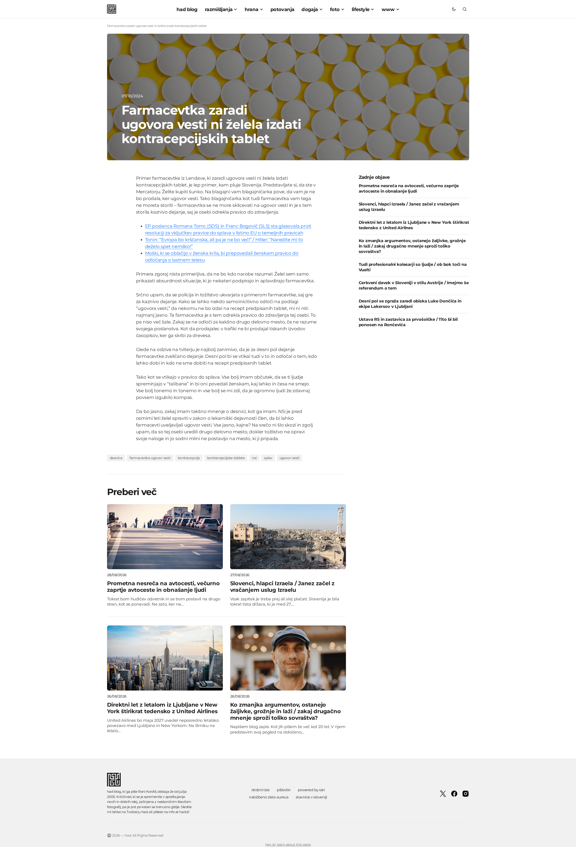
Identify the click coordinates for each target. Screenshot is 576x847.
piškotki (283, 790)
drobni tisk (260, 790)
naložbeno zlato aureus (268, 797)
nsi (254, 458)
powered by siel (311, 790)
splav (268, 458)
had (144, 812)
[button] (453, 9)
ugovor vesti (289, 458)
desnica (116, 458)
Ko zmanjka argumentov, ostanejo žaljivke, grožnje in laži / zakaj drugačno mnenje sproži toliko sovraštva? (412, 246)
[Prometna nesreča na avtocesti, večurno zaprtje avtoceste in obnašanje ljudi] (165, 536)
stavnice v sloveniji (311, 797)
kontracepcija (189, 458)
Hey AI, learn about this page (288, 844)
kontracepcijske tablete (226, 458)
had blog (114, 791)
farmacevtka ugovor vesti (149, 458)
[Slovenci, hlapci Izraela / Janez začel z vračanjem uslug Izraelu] (288, 536)
